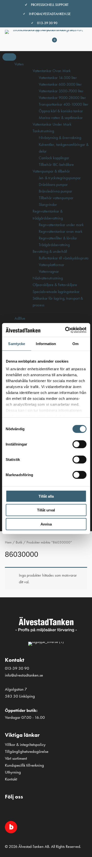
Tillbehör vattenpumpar (56, 197)
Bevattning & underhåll (50, 251)
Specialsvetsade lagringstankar (56, 291)
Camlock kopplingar (54, 157)
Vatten (19, 64)
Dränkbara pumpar (53, 184)
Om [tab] (75, 343)
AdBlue (19, 318)
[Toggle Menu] (9, 57)
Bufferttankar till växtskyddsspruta (63, 258)
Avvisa (46, 524)
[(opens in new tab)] (11, 826)
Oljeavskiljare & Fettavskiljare (55, 284)
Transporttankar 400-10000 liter (63, 104)
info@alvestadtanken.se (50, 14)
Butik (19, 542)
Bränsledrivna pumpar (55, 191)
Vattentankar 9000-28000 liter (62, 97)
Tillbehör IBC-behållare (56, 164)
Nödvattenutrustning (48, 278)
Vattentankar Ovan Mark (52, 70)
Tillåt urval (46, 510)
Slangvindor (48, 204)
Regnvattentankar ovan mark (60, 231)
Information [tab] (46, 343)
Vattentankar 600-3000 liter (60, 84)
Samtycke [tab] (16, 343)
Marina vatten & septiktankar (61, 117)
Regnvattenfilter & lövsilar (58, 238)
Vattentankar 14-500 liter (58, 77)
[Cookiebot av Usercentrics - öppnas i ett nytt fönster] (65, 330)
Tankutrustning (43, 131)
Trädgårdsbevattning (54, 244)
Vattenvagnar (49, 271)
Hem (8, 542)
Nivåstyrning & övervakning (60, 137)
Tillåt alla (46, 496)
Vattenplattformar (51, 264)
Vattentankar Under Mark (52, 124)
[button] (11, 810)
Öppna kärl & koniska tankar (61, 111)
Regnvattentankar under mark (61, 224)
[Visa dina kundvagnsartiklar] (50, 45)
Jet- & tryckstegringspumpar (60, 177)
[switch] (79, 444)
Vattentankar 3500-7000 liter (61, 91)
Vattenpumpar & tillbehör (51, 171)
